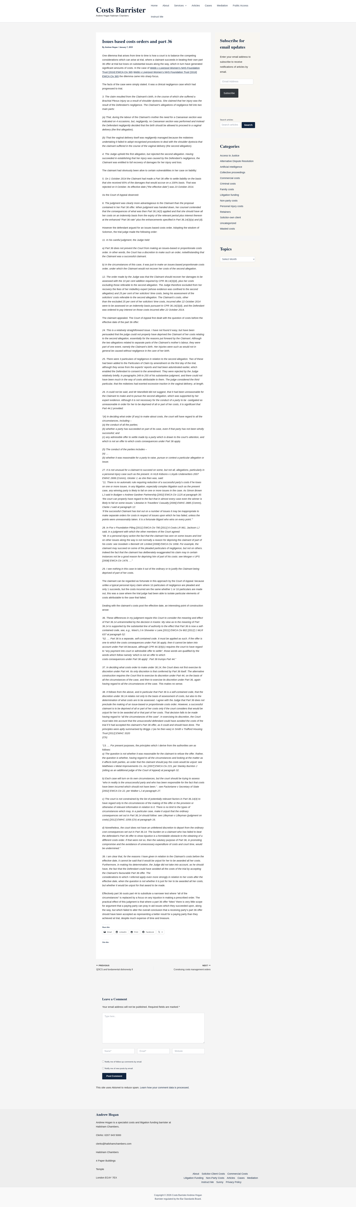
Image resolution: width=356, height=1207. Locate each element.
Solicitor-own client (230, 217)
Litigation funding (229, 195)
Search (248, 125)
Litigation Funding (193, 1178)
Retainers (225, 212)
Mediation (222, 5)
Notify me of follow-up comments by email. (123, 1062)
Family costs (227, 189)
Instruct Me (157, 16)
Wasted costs (227, 228)
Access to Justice (229, 155)
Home (154, 5)
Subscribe (229, 93)
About (166, 5)
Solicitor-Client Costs (213, 1173)
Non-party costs (229, 200)
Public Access (240, 5)
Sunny (219, 1182)
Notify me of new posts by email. (119, 1068)
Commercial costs (230, 178)
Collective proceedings (232, 172)
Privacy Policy (233, 1182)
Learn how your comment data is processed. (164, 1087)
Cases (208, 5)
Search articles (226, 120)
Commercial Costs (237, 1173)
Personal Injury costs (231, 206)
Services (179, 5)
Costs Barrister (121, 9)
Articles (196, 5)
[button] (185, 5)
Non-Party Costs (215, 1178)
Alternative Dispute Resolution (237, 161)
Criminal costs (228, 183)
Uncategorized (228, 223)
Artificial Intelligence (231, 166)
